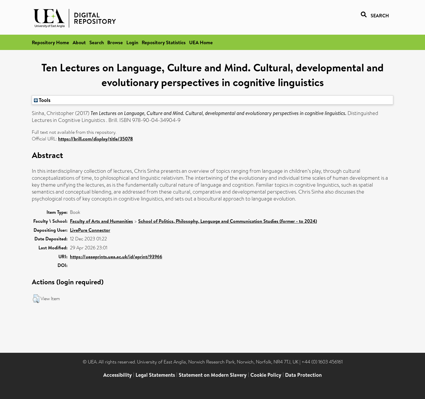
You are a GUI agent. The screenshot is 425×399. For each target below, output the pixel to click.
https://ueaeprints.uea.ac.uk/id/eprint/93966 (116, 256)
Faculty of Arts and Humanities (101, 221)
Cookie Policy (265, 374)
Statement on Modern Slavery (213, 374)
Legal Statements (155, 374)
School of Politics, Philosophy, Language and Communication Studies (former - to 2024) (227, 221)
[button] (36, 298)
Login (132, 42)
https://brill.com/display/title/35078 (95, 139)
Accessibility (117, 374)
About (79, 42)
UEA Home (201, 42)
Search (96, 42)
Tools (44, 100)
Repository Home (50, 42)
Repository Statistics (164, 42)
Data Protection (303, 374)
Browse (115, 42)
